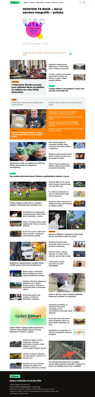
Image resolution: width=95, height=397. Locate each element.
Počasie (47, 2)
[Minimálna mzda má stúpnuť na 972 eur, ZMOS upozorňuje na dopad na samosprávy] (28, 151)
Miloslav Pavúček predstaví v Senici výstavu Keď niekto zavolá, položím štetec (27, 134)
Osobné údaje (36, 387)
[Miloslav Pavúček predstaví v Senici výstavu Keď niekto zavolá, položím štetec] (28, 118)
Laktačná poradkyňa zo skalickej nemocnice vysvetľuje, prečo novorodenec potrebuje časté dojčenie (60, 309)
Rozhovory (54, 2)
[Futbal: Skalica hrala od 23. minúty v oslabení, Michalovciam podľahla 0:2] (28, 191)
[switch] (80, 2)
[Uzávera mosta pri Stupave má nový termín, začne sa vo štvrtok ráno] (16, 356)
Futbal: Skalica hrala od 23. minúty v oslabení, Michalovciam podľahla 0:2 (26, 204)
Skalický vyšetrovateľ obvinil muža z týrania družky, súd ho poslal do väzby (60, 156)
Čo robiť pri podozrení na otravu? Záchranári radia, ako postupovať (59, 194)
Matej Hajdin (37, 43)
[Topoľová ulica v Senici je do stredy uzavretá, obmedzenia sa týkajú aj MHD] (79, 204)
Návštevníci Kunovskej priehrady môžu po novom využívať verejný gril (59, 244)
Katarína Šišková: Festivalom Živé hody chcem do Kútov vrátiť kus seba (66, 235)
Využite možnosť (20, 387)
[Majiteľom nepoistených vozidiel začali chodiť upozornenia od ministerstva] (28, 251)
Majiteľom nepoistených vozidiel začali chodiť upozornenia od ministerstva (27, 264)
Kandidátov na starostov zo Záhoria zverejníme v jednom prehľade (60, 332)
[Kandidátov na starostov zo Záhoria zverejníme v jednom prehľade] (79, 332)
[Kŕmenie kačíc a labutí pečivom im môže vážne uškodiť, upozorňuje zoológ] (79, 254)
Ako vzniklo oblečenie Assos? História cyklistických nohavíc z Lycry (39, 176)
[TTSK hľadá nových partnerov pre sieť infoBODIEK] (79, 264)
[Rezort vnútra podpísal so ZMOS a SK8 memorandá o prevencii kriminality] (79, 166)
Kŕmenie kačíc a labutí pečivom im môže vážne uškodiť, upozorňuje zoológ (59, 254)
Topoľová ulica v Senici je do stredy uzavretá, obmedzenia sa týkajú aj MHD (60, 204)
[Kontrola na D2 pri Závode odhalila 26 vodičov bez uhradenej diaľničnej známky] (16, 366)
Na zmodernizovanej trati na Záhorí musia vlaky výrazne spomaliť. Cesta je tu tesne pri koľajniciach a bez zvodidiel (67, 364)
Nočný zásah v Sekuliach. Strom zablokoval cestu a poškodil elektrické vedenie (34, 273)
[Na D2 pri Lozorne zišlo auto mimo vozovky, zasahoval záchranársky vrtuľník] (16, 234)
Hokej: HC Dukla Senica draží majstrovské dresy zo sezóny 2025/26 (34, 224)
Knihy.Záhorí (40, 2)
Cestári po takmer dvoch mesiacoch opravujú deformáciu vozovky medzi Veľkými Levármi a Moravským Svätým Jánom (34, 344)
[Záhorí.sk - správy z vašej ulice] (15, 2)
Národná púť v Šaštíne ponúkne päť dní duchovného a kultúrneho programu (63, 113)
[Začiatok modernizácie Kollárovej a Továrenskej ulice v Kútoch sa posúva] (79, 66)
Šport (61, 2)
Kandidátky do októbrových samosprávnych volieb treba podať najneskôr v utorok (34, 214)
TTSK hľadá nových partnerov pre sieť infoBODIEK (56, 264)
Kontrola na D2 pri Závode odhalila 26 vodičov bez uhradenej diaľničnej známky (34, 366)
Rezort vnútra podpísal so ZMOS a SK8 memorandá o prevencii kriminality (59, 166)
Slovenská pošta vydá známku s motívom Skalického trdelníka (31, 297)
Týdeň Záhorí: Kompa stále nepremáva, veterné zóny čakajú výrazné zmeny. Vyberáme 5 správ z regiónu (27, 330)
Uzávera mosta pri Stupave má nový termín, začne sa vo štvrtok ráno (34, 356)
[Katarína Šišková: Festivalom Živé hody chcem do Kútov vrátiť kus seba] (67, 219)
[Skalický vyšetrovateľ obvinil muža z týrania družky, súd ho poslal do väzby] (79, 156)
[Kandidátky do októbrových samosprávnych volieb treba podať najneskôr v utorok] (16, 214)
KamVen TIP (14, 130)
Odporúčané (15, 81)
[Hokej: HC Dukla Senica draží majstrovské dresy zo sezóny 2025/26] (16, 224)
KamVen (32, 2)
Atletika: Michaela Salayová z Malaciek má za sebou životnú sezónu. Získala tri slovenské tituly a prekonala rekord (34, 285)
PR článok (51, 85)
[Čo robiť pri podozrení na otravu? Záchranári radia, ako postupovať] (79, 194)
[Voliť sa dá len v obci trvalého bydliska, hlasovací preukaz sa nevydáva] (67, 282)
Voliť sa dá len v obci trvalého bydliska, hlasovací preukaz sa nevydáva (66, 295)
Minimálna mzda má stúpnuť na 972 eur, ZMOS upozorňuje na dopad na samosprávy (27, 165)
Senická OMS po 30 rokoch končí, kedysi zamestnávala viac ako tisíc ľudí (60, 184)
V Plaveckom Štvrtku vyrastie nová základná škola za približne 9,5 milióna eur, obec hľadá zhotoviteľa (28, 88)
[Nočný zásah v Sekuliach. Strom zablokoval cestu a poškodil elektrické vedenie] (16, 273)
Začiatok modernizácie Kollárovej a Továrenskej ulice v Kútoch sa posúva (59, 66)
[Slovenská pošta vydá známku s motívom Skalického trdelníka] (16, 297)
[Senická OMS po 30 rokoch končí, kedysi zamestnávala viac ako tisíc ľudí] (79, 184)
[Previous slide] (64, 134)
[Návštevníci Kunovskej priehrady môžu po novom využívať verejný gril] (79, 244)
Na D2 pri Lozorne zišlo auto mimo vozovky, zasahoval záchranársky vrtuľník (34, 234)
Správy (26, 2)
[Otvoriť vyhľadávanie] (84, 2)
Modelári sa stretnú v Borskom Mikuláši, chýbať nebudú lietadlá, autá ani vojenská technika (64, 124)
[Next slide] (70, 134)
